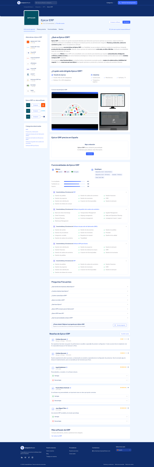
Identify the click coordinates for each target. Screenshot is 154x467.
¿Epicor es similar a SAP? (58, 300)
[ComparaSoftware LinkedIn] (22, 457)
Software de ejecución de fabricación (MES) (35, 134)
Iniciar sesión (72, 453)
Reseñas (61, 29)
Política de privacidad (119, 464)
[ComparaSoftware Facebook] (29, 457)
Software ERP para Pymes (32, 145)
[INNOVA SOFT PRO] (43, 105)
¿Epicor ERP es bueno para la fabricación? (62, 309)
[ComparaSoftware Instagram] (32, 457)
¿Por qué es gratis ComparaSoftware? (120, 29)
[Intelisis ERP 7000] (43, 110)
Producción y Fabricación (32, 131)
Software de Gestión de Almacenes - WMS (35, 138)
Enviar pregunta (121, 325)
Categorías (110, 3)
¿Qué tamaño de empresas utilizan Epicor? (62, 286)
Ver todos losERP (56, 436)
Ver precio (126, 22)
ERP (44, 7)
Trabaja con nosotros (51, 456)
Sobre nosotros (50, 451)
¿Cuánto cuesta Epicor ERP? (59, 295)
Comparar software (115, 22)
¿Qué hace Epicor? (56, 304)
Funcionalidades (52, 29)
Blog (47, 453)
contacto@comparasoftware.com (102, 451)
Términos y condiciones (108, 464)
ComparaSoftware (28, 7)
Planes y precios (41, 29)
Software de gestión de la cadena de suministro (35, 142)
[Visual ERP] (43, 116)
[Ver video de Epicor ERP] (74, 111)
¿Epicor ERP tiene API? (57, 313)
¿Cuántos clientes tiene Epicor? (60, 291)
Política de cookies (129, 464)
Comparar (36, 105)
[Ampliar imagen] (113, 101)
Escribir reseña (60, 23)
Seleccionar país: (120, 447)
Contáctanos (95, 448)
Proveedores (72, 448)
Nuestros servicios (73, 451)
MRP (27, 129)
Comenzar (90, 154)
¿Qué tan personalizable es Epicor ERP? (62, 318)
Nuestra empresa (51, 448)
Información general (29, 29)
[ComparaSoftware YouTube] (25, 457)
